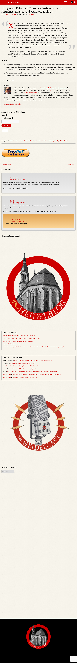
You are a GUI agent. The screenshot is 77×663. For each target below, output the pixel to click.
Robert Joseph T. (15, 178)
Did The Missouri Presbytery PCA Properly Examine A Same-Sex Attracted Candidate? (32, 371)
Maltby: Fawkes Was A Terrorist (12, 344)
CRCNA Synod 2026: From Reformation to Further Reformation (21, 338)
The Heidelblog (11, 2)
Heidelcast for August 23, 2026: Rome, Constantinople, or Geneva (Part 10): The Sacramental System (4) (33, 347)
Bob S (12, 201)
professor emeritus (30, 93)
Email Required (7, 118)
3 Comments (30, 14)
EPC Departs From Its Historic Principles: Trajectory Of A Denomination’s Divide (37, 374)
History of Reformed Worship (26, 141)
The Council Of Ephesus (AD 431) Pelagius (19, 335)
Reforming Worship (53, 141)
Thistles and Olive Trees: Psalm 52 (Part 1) (22, 363)
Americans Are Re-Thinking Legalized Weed (26, 377)
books (50, 90)
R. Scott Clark (9, 14)
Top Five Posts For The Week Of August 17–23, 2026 (18, 341)
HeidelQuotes (13, 141)
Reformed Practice (41, 141)
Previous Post (6, 164)
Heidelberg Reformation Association (53, 88)
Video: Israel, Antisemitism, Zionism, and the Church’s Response (33, 360)
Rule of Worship (64, 141)
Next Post (71, 164)
